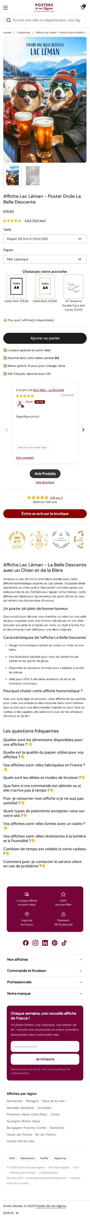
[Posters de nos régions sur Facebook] (26, 943)
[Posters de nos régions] (44, 7)
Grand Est (57, 1128)
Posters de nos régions (50, 1206)
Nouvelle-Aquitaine (20, 1108)
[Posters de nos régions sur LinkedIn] (45, 943)
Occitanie (44, 1108)
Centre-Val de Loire (20, 1141)
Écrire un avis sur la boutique (45, 513)
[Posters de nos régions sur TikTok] (64, 943)
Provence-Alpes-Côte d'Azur (27, 1114)
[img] (25, 396)
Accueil (7, 32)
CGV (76, 1167)
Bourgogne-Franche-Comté (26, 1128)
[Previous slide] (6, 430)
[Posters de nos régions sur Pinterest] (54, 943)
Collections (23, 32)
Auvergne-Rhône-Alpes (23, 1121)
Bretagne (32, 1101)
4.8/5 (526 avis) (35, 220)
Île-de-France (45, 1134)
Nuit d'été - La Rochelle (48, 390)
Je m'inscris (45, 1059)
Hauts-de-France (19, 1134)
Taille (7, 229)
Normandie (14, 1101)
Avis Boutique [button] (45, 482)
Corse (55, 1114)
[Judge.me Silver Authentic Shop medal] (61, 539)
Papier (8, 250)
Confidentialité (48, 1172)
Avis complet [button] (24, 457)
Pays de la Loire (53, 1101)
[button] (82, 7)
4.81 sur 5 (56, 498)
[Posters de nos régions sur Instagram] (35, 943)
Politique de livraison (23, 1172)
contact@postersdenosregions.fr (46, 1178)
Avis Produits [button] (45, 473)
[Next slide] (83, 430)
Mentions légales (59, 1167)
